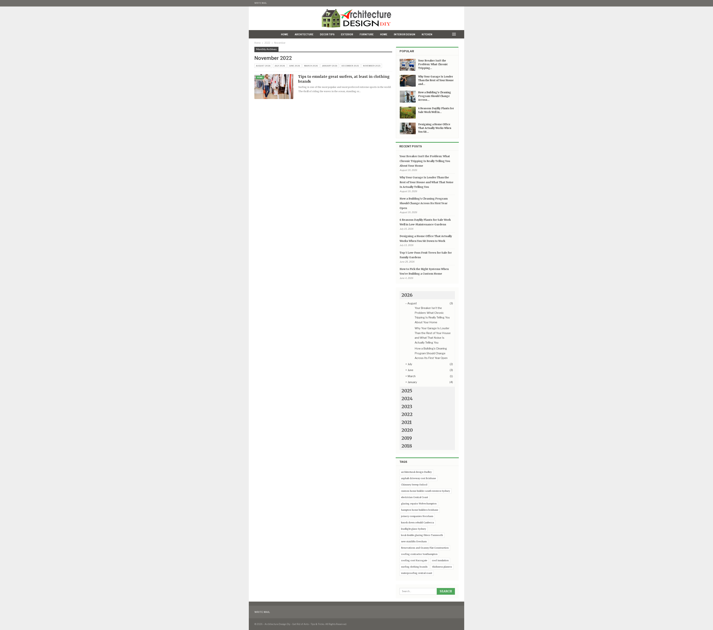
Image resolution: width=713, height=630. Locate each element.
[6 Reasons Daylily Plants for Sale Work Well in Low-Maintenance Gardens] (408, 113)
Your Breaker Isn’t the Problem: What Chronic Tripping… (433, 64)
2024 (407, 398)
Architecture (304, 34)
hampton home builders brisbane (419, 509)
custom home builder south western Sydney (425, 491)
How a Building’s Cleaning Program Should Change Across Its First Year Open (424, 203)
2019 (406, 438)
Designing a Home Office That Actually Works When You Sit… (434, 128)
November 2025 (371, 66)
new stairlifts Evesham (414, 541)
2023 (406, 406)
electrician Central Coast (414, 497)
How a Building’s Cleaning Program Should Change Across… (434, 96)
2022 (407, 414)
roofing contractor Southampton (419, 554)
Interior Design (404, 34)
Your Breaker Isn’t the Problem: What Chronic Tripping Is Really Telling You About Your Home (425, 161)
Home (284, 34)
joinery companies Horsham (417, 516)
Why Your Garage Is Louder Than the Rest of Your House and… (436, 80)
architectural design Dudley (416, 472)
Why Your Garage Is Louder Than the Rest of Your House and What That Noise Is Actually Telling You (426, 182)
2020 (407, 430)
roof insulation (440, 560)
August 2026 (263, 66)
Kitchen (427, 34)
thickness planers (442, 566)
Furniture (367, 34)
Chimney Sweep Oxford (414, 484)
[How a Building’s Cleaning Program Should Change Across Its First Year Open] (408, 97)
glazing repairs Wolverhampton (419, 503)
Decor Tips (327, 34)
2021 (406, 422)
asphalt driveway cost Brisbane (418, 478)
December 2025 (350, 66)
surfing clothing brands (414, 566)
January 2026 (329, 66)
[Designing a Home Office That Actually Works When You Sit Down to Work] (408, 129)
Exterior (347, 34)
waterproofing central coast (416, 573)
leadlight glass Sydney (413, 528)
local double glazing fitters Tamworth (422, 535)
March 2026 (311, 66)
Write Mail (260, 3)
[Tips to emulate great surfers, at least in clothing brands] (273, 86)
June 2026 (294, 66)
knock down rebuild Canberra (417, 522)
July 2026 (280, 66)
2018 (406, 446)
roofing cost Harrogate (414, 560)
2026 (407, 295)
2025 (406, 391)
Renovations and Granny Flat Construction (425, 547)
